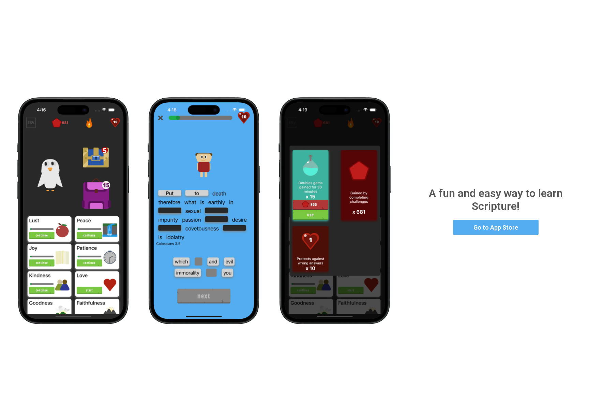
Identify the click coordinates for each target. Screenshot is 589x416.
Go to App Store (495, 227)
